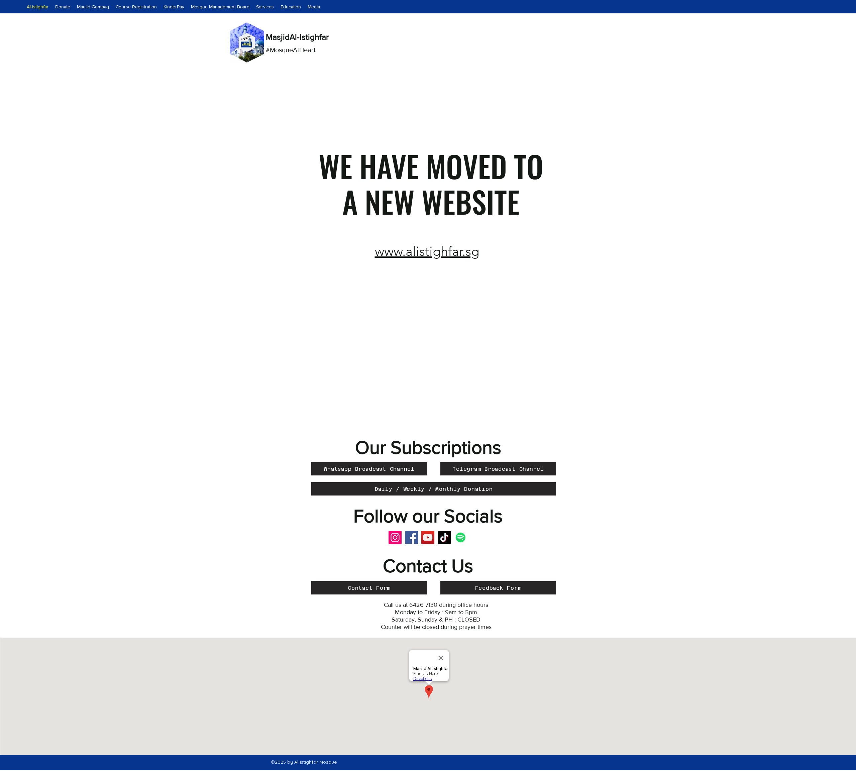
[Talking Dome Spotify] (460, 537)
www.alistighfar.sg (427, 251)
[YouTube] (427, 537)
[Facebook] (411, 537)
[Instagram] (395, 537)
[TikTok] (444, 537)
